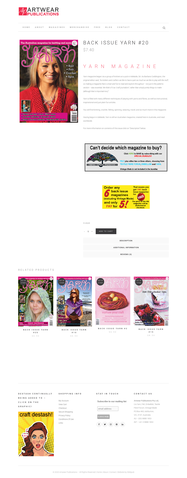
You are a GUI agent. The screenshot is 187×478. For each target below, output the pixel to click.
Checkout (63, 408)
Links (61, 423)
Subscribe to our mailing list (111, 401)
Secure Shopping (66, 412)
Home (99, 472)
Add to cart (106, 231)
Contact (112, 472)
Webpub (130, 472)
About (105, 472)
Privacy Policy (64, 415)
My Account (64, 401)
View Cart (63, 404)
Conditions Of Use (66, 419)
